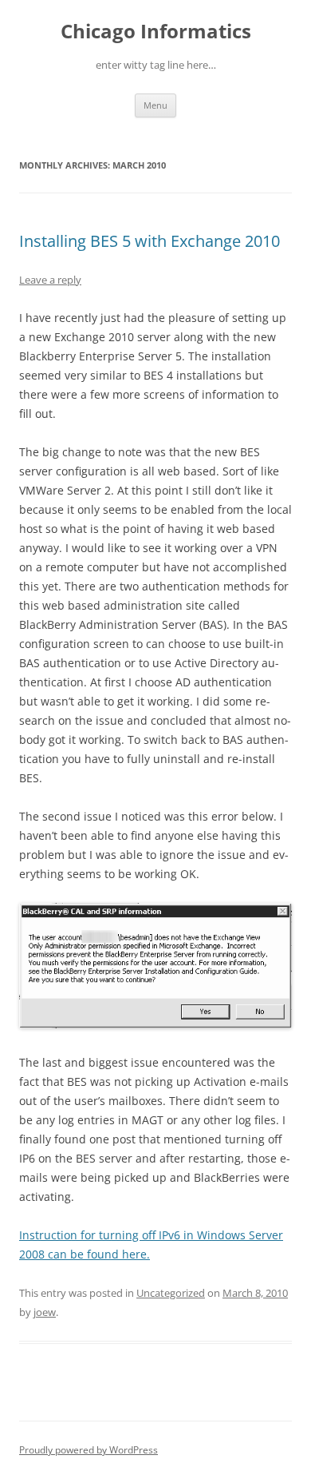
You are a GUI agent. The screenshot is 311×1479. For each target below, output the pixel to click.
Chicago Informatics (156, 31)
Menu (155, 105)
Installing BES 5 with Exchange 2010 (149, 241)
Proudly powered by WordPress (88, 1450)
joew (44, 1312)
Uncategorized (170, 1293)
